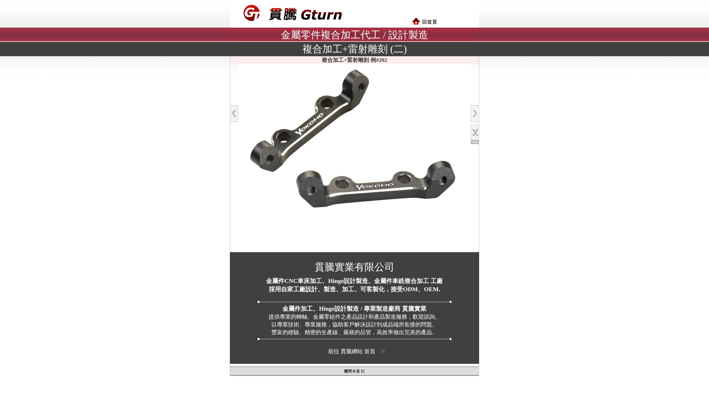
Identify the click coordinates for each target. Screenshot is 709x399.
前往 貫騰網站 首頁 (351, 351)
